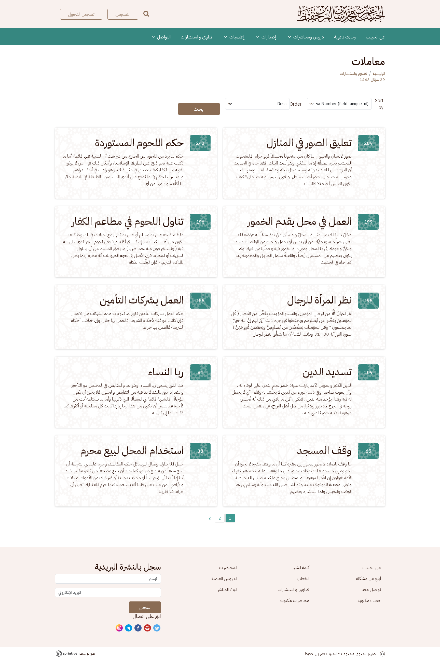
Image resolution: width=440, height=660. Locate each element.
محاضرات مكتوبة (294, 600)
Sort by (379, 104)
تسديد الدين (327, 372)
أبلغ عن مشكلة (368, 578)
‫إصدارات (268, 36)
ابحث (199, 109)
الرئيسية (379, 74)
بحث (146, 13)
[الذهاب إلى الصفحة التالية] (209, 518)
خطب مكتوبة (369, 600)
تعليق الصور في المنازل (309, 142)
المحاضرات (228, 567)
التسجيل (122, 14)
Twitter (157, 628)
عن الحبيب (375, 36)
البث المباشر (227, 589)
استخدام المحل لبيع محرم (132, 450)
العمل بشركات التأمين (142, 300)
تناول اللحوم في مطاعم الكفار (128, 221)
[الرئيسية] (340, 14)
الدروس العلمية (224, 578)
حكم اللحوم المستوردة (139, 142)
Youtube (148, 628)
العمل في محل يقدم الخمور (300, 221)
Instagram (119, 628)
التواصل (163, 36)
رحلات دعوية (345, 36)
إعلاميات (236, 36)
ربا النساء (166, 372)
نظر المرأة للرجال (319, 300)
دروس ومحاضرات (308, 36)
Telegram (129, 628)
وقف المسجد (324, 450)
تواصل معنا (371, 589)
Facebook (138, 628)
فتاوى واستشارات (353, 74)
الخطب (303, 578)
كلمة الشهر (300, 567)
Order (296, 104)
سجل (144, 607)
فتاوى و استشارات (197, 36)
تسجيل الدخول (81, 14)
